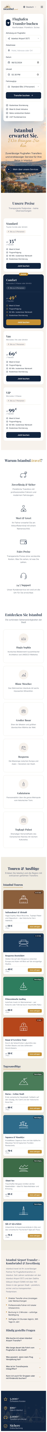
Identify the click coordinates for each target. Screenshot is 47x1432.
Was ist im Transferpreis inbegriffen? (17, 1367)
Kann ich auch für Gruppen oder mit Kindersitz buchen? (20, 1377)
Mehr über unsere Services (25, 169)
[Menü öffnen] (42, 6)
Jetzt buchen (23, 266)
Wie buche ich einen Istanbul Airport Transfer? (19, 1339)
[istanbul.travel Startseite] (10, 7)
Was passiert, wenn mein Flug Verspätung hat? (19, 1358)
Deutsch (30, 7)
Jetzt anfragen (35, 927)
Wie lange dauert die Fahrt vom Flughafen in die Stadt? (20, 1348)
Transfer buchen (22, 95)
